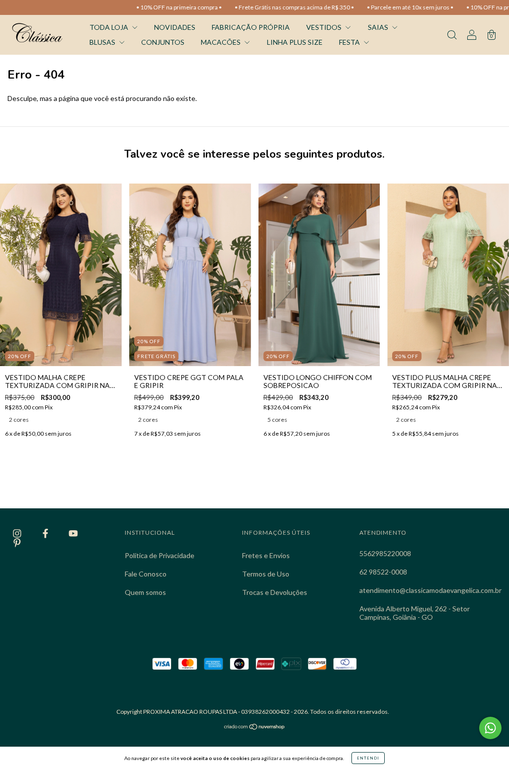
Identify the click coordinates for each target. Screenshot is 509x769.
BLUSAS (103, 42)
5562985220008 (385, 553)
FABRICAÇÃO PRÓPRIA (251, 27)
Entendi (368, 758)
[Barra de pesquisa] (452, 35)
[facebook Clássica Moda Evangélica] (46, 533)
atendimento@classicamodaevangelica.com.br (430, 590)
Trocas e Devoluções (274, 592)
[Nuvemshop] (255, 727)
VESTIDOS (324, 27)
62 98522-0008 (383, 572)
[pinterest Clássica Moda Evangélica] (17, 542)
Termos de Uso (265, 574)
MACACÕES (221, 42)
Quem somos (145, 592)
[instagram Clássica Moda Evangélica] (17, 533)
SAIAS (379, 27)
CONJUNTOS (162, 42)
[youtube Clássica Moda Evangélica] (73, 533)
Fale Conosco (146, 574)
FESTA (350, 42)
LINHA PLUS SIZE (295, 42)
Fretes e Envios (266, 555)
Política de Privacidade (159, 555)
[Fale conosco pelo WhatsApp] (490, 728)
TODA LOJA (109, 27)
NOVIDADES (174, 27)
